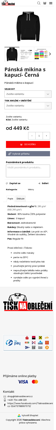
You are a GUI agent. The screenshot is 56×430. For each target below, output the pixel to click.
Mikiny (31, 189)
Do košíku (30, 144)
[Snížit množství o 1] (32, 135)
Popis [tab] (10, 198)
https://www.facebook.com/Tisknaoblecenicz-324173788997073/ (30, 405)
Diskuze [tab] (20, 198)
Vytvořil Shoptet (30, 415)
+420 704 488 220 (17, 399)
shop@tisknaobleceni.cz (20, 396)
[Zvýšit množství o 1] (46, 135)
